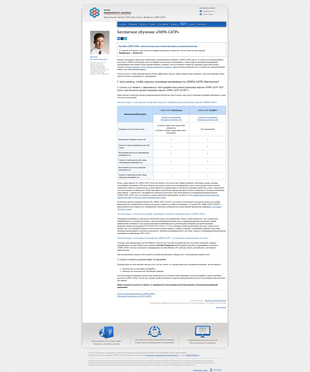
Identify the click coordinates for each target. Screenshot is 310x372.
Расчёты (143, 24)
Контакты (201, 24)
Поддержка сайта (200, 370)
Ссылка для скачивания (171, 117)
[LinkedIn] (125, 38)
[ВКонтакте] (118, 38)
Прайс (152, 24)
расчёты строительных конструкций (162, 355)
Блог (183, 24)
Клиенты (174, 24)
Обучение (132, 24)
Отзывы (190, 24)
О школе (122, 24)
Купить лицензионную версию (136, 293)
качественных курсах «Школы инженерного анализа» (150, 67)
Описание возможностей (171, 119)
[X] (122, 38)
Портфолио (163, 24)
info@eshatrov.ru (192, 355)
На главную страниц (206, 8)
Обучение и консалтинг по (134, 296)
